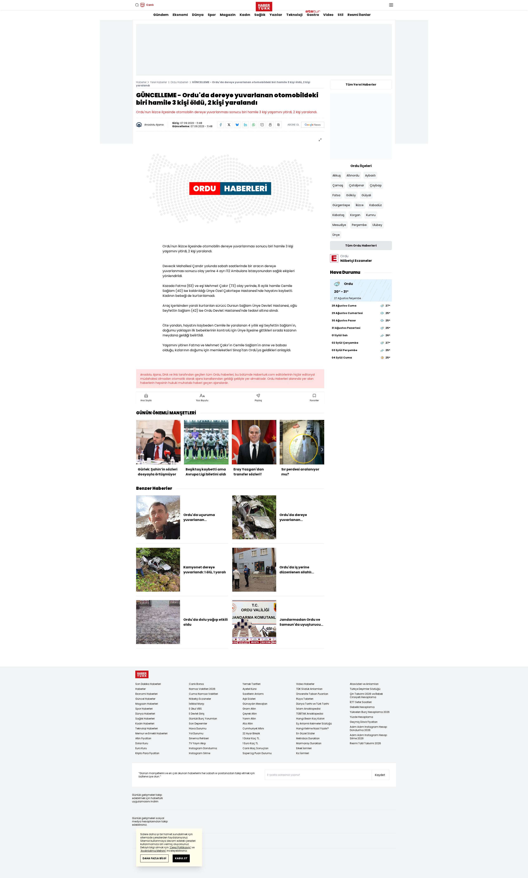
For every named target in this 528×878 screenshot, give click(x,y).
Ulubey (377, 225)
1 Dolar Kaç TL (251, 738)
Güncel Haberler (145, 699)
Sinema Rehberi (199, 738)
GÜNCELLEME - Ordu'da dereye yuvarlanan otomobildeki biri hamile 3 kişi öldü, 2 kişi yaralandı (223, 83)
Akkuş (336, 175)
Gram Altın (249, 708)
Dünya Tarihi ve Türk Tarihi (312, 703)
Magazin (228, 14)
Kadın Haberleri (144, 723)
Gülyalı (366, 195)
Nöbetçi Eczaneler (200, 699)
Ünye (336, 235)
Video (328, 14)
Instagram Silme (199, 753)
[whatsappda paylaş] (253, 124)
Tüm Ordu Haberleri (361, 245)
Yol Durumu (196, 733)
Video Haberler (305, 684)
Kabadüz (375, 205)
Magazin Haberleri (146, 703)
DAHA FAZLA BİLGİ (154, 858)
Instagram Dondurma (203, 748)
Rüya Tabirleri (304, 699)
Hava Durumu (197, 728)
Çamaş (337, 185)
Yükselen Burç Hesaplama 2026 (370, 712)
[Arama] (137, 5)
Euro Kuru (141, 748)
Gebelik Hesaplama (362, 707)
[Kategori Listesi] (391, 5)
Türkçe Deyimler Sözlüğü (365, 689)
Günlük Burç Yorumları (203, 718)
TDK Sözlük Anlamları (309, 689)
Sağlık (259, 14)
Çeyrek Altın (250, 713)
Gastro (313, 14)
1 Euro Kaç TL (250, 743)
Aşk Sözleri (249, 699)
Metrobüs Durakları (307, 738)
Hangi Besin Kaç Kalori (310, 718)
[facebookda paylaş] (220, 124)
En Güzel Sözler (305, 733)
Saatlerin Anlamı (253, 694)
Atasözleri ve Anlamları (364, 684)
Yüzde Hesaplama (361, 717)
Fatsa (336, 195)
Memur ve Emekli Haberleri (151, 733)
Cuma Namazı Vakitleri (203, 694)
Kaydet (380, 775)
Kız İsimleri (302, 753)
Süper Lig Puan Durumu (257, 753)
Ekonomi (180, 14)
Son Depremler (198, 723)
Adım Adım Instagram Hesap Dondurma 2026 (368, 728)
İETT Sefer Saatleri (361, 702)
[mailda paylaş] (262, 124)
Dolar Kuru (141, 743)
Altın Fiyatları (143, 738)
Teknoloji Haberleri (146, 728)
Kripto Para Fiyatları (147, 753)
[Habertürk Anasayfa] (264, 6)
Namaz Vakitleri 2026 (202, 689)
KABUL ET (181, 858)
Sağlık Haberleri (145, 718)
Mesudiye (339, 225)
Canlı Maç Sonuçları (255, 748)
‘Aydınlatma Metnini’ (153, 850)
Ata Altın (248, 723)
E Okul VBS (195, 708)
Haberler (141, 82)
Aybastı (370, 175)
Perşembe (359, 225)
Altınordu (352, 175)
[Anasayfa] (141, 674)
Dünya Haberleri (145, 713)
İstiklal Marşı (196, 703)
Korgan (355, 215)
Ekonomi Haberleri (146, 694)
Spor (212, 14)
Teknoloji (294, 14)
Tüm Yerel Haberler (361, 84)
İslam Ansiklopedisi (308, 708)
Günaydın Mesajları (255, 703)
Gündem (161, 14)
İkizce (360, 205)
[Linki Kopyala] (278, 124)
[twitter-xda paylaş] (229, 124)
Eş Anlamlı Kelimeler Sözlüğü (314, 723)
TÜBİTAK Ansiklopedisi (309, 713)
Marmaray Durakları (308, 743)
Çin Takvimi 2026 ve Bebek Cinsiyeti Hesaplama (366, 695)
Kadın (245, 14)
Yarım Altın (249, 718)
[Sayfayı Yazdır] (270, 124)
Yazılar (276, 14)
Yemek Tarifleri (251, 684)
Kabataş (338, 215)
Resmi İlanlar (359, 14)
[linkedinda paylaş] (245, 124)
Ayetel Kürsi (250, 689)
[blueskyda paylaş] (237, 124)
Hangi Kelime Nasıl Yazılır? (312, 728)
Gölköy (351, 195)
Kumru (371, 215)
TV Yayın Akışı (197, 743)
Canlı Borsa (196, 684)
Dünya (198, 14)
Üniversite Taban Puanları (312, 694)
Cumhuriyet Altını (253, 728)
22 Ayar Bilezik (251, 733)
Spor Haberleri (144, 708)
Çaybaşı (376, 185)
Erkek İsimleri (304, 748)
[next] (322, 449)
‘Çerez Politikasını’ (180, 847)
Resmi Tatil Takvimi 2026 (365, 743)
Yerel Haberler (158, 82)
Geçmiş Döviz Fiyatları (363, 722)
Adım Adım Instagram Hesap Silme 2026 (368, 736)
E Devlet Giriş (196, 713)
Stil (340, 14)
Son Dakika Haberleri (148, 684)
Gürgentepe (341, 205)
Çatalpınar (356, 185)
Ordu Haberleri (179, 82)
